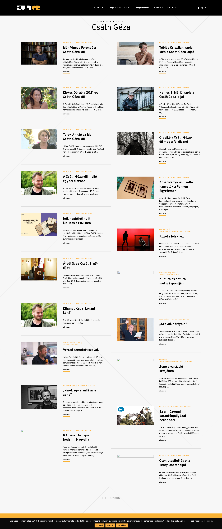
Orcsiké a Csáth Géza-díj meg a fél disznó (175, 140)
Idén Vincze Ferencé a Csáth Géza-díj (79, 50)
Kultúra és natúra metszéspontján (172, 281)
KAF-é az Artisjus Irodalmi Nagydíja (76, 437)
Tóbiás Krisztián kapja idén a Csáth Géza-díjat (176, 50)
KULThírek (172, 8)
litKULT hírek (80, 43)
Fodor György (164, 319)
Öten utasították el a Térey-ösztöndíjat (174, 463)
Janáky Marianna (69, 385)
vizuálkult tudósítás (168, 231)
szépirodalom (142, 8)
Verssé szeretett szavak (81, 350)
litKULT (127, 8)
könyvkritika (74, 345)
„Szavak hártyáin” (173, 324)
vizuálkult (180, 231)
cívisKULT (158, 8)
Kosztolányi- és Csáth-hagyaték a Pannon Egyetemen (176, 186)
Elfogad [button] (99, 525)
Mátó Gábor (163, 229)
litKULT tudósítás (166, 274)
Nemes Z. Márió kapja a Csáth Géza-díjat (176, 95)
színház (188, 231)
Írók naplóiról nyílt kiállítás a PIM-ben (77, 221)
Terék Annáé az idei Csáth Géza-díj (77, 137)
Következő (115, 498)
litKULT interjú (177, 319)
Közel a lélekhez (171, 237)
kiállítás (188, 362)
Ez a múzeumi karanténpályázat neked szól (172, 416)
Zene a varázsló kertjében (171, 369)
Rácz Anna (163, 360)
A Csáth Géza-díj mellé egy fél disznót (80, 179)
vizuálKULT (99, 8)
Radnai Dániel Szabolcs (167, 272)
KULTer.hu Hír (67, 43)
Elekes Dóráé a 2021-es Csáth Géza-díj (80, 95)
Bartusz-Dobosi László (71, 343)
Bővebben (66, 72)
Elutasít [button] (110, 525)
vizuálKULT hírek (177, 407)
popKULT (114, 8)
